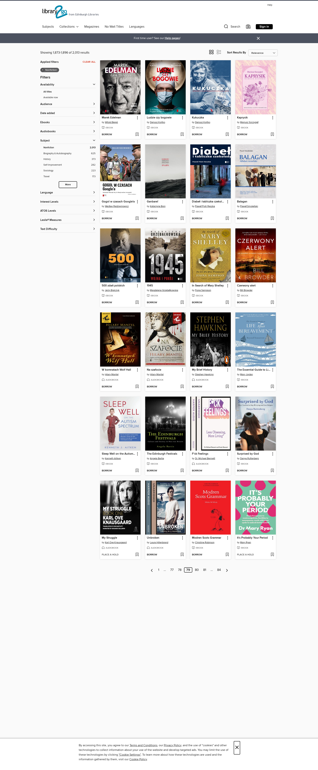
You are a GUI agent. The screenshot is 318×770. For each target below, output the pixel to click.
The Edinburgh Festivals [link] (162, 454)
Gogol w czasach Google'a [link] (118, 201)
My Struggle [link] (109, 538)
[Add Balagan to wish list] (272, 218)
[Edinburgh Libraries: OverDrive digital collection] (70, 13)
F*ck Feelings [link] (200, 454)
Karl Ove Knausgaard (116, 542)
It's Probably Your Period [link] (252, 538)
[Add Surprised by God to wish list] (272, 470)
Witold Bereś (111, 122)
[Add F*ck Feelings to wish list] (227, 470)
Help (269, 5)
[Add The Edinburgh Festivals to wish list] (182, 470)
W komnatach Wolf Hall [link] (116, 370)
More (68, 184)
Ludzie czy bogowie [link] (159, 117)
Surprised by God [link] (248, 454)
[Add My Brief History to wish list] (227, 386)
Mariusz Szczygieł (249, 122)
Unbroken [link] (153, 538)
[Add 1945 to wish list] (182, 302)
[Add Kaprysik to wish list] (272, 134)
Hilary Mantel (112, 374)
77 (172, 570)
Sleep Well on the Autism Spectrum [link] (118, 454)
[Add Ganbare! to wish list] (182, 218)
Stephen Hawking (204, 374)
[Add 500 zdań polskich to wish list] (137, 302)
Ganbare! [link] (152, 201)
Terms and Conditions (143, 745)
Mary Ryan (245, 542)
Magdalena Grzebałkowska (164, 290)
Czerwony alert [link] (246, 285)
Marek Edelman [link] (111, 117)
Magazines (91, 27)
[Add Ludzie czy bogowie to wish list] (182, 134)
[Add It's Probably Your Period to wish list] (272, 554)
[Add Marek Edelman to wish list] (137, 134)
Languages (136, 27)
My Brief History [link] (202, 370)
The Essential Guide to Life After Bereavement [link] (254, 370)
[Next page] (227, 570)
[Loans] (248, 27)
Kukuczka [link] (198, 117)
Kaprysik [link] (242, 117)
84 (219, 570)
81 (204, 570)
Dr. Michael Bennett (205, 458)
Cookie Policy (138, 759)
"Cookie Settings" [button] (130, 755)
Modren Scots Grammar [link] (206, 538)
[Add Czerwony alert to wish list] (272, 302)
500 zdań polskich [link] (113, 285)
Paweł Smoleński (249, 206)
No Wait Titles (114, 27)
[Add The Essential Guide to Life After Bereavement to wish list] (272, 386)
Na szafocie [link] (154, 370)
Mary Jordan (246, 374)
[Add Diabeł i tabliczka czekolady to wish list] (227, 218)
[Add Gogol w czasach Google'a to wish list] (137, 218)
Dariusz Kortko (157, 122)
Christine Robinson (204, 542)
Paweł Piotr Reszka (205, 206)
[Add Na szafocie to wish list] (182, 386)
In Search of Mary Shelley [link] (208, 285)
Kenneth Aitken (113, 458)
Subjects (48, 27)
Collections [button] (67, 27)
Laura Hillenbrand (159, 542)
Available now (50, 97)
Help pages (172, 38)
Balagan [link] (242, 201)
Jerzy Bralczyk (112, 290)
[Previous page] (152, 570)
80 (197, 570)
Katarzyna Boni (157, 206)
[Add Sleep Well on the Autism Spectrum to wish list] (137, 470)
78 (179, 570)
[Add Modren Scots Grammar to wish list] (227, 554)
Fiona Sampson (203, 290)
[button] (231, 27)
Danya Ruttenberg (249, 458)
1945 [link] (150, 285)
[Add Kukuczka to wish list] (227, 134)
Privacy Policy (172, 745)
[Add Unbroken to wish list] (182, 554)
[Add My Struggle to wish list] (137, 554)
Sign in (264, 27)
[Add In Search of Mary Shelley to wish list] (227, 302)
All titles (47, 91)
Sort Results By (236, 52)
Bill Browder (246, 290)
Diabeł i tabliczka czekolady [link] (209, 201)
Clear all (89, 62)
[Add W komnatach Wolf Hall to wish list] (137, 386)
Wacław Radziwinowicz (117, 206)
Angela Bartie (157, 458)
